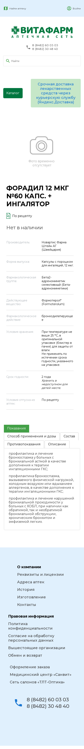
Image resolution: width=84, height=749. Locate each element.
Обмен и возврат (25, 655)
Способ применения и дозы (31, 436)
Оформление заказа (30, 667)
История (25, 589)
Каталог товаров (13, 94)
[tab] (16, 428)
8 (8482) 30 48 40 (45, 49)
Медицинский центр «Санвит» (40, 674)
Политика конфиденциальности (30, 626)
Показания (16, 428)
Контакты (26, 604)
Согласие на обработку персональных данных (31, 638)
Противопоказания (24, 444)
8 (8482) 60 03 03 (45, 45)
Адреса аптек (30, 582)
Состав (69, 436)
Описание (57, 444)
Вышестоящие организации (36, 648)
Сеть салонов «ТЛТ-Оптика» (37, 682)
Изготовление (31, 597)
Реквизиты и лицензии (40, 574)
